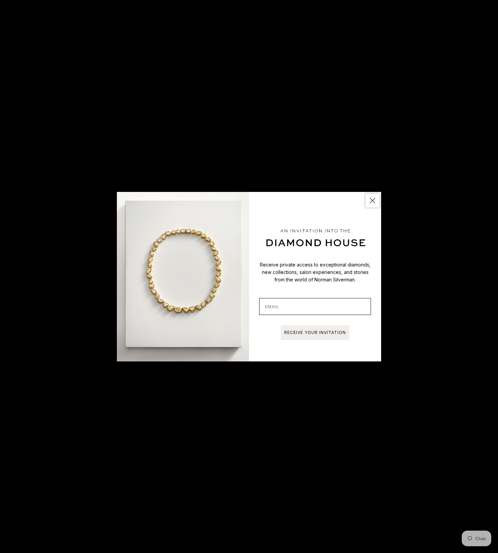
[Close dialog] (372, 200)
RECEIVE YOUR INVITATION (315, 332)
